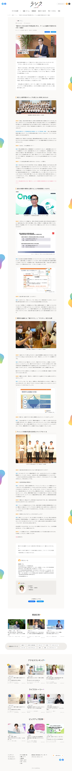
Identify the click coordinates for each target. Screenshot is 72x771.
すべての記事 (15, 11)
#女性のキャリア (49, 712)
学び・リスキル (52, 11)
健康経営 (34, 11)
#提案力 (15, 740)
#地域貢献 (35, 30)
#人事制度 (22, 30)
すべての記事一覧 (23, 755)
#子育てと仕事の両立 (49, 683)
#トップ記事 (29, 636)
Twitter (53, 31)
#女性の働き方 (16, 683)
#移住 (19, 636)
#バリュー (33, 636)
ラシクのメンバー (11, 759)
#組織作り (28, 637)
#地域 (39, 636)
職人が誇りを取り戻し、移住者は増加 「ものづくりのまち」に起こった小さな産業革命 (16, 633)
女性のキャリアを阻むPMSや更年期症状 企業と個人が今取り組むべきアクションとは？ (35, 738)
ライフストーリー (53, 647)
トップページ (11, 755)
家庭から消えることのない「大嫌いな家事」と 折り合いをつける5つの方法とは (35, 679)
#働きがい (27, 30)
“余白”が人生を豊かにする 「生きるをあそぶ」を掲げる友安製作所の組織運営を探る (35, 633)
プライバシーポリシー (36, 756)
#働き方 (30, 30)
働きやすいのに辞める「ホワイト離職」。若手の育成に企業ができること (54, 633)
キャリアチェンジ (32, 647)
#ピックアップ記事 (11, 740)
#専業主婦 (31, 683)
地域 (59, 11)
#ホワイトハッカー (15, 711)
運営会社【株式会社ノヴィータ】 (39, 755)
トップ (9, 15)
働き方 (23, 645)
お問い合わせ (58, 755)
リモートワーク (55, 645)
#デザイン (13, 636)
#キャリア (17, 30)
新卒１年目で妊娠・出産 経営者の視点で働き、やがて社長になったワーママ (55, 678)
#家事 (28, 683)
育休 (45, 647)
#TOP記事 (9, 636)
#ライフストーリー (11, 683)
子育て (47, 645)
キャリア (40, 645)
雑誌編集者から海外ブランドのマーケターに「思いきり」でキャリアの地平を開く (35, 707)
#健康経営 (35, 740)
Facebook (47, 31)
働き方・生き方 (42, 11)
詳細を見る (31, 589)
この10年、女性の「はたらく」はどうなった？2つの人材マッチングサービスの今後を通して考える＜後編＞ (55, 738)
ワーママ (23, 647)
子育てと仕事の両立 (31, 645)
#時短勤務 (55, 683)
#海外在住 (28, 712)
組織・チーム (26, 11)
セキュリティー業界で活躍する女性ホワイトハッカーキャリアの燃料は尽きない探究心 (16, 679)
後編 (17, 537)
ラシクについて (61, 3)
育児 (40, 647)
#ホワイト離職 (51, 636)
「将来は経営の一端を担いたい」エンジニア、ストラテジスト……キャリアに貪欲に (55, 708)
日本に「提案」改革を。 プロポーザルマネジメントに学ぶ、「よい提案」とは (16, 738)
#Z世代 (47, 636)
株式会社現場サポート (23, 576)
